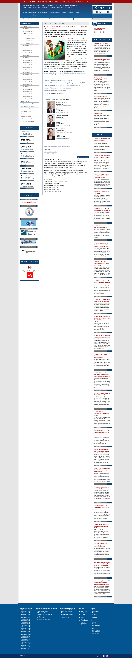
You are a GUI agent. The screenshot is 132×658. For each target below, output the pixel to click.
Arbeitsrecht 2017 (27, 60)
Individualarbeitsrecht (66, 611)
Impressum (95, 614)
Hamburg (37, 19)
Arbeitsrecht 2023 (27, 45)
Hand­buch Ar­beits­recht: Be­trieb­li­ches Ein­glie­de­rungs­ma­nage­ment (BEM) (64, 83)
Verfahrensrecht (65, 617)
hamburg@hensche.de (28, 149)
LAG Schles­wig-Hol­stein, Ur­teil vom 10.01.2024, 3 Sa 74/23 (66, 68)
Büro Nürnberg (96, 631)
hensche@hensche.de (62, 112)
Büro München (96, 630)
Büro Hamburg (96, 625)
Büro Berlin (95, 622)
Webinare (66, 14)
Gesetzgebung (29, 43)
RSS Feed (83, 619)
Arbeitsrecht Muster (47, 14)
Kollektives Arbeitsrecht (67, 614)
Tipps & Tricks (38, 14)
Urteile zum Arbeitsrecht (68, 12)
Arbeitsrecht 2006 (27, 86)
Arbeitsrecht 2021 (27, 50)
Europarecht (29, 40)
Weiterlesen (98, 56)
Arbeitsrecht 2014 (27, 67)
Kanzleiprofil (73, 14)
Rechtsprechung (30, 36)
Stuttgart (70, 19)
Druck (82, 613)
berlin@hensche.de (27, 134)
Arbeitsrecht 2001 (27, 99)
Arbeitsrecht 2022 (27, 48)
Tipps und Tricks (25, 101)
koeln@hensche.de (27, 164)
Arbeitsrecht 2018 (27, 57)
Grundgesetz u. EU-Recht (68, 610)
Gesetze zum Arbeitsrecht (55, 12)
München (56, 19)
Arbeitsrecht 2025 (27, 31)
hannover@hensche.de (28, 156)
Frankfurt (30, 19)
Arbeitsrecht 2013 (27, 69)
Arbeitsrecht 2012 (27, 72)
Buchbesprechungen (42, 610)
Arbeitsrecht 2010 (27, 77)
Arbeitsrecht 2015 (27, 65)
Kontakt (83, 616)
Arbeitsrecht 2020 (27, 53)
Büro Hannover (96, 627)
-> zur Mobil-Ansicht (26, 23)
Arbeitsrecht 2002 (27, 96)
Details (27, 136)
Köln (50, 19)
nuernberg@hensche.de (28, 178)
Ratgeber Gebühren (57, 14)
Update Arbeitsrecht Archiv (27, 121)
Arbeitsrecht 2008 (27, 82)
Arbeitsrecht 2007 (27, 84)
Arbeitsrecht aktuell (32, 12)
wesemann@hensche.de (62, 138)
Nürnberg (63, 19)
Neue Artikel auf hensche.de (44, 614)
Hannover (44, 19)
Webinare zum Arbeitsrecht (28, 119)
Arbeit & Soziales (30, 38)
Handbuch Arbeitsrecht (43, 12)
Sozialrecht (64, 616)
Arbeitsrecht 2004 (27, 91)
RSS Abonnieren (83, 157)
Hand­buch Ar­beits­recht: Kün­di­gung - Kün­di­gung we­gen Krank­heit (62, 85)
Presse (77, 12)
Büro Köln (94, 628)
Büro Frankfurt (95, 624)
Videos (22, 114)
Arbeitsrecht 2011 (27, 74)
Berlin (24, 19)
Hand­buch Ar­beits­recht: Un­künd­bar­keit (55, 90)
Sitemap (83, 622)
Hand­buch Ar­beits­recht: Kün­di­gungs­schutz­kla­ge (57, 88)
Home (24, 12)
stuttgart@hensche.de (28, 186)
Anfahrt (22, 136)
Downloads (84, 611)
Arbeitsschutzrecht (66, 613)
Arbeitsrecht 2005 (27, 89)
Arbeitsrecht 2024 (28, 33)
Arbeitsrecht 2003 (27, 94)
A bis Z (82, 610)
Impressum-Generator (28, 14)
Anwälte (77, 19)
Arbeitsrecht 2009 (27, 79)
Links (82, 617)
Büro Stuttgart (95, 633)
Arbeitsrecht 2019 (27, 55)
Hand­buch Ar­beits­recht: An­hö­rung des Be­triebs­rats (58, 80)
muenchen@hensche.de (28, 171)
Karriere (83, 614)
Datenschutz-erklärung (95, 616)
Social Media (84, 620)
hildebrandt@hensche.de (63, 125)
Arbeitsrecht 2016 (27, 62)
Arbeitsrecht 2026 (27, 28)
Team (93, 613)
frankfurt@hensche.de (28, 142)
